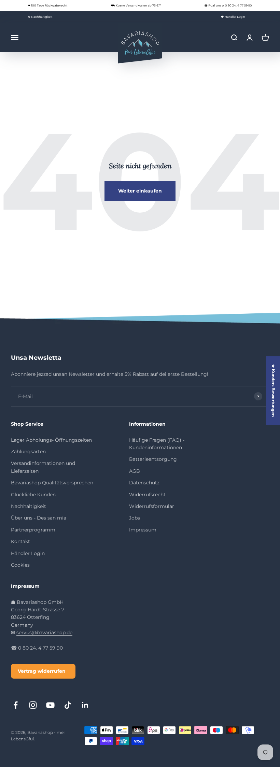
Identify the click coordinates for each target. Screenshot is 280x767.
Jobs (134, 518)
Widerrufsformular (151, 506)
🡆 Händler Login (233, 16)
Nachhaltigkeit (28, 506)
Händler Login (28, 553)
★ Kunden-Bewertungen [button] (273, 390)
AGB (134, 471)
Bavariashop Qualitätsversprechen (52, 483)
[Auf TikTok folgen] (67, 705)
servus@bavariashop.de (44, 632)
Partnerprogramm (33, 530)
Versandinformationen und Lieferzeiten (43, 467)
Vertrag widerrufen (42, 671)
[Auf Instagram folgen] (33, 705)
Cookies (20, 565)
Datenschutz (144, 483)
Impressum (142, 530)
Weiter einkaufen (140, 191)
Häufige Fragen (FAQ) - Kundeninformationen (156, 444)
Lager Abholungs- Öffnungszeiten (51, 440)
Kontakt (20, 541)
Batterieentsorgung (153, 459)
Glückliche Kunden (33, 495)
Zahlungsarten (28, 452)
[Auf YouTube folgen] (50, 705)
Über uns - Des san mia (38, 518)
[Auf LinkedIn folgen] (85, 705)
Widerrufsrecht (147, 495)
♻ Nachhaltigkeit (40, 16)
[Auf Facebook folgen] (15, 705)
